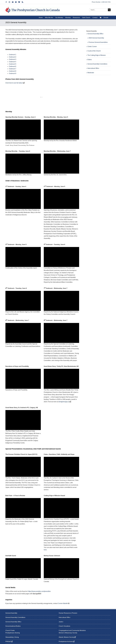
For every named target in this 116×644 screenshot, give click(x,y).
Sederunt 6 (12, 66)
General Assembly (11, 613)
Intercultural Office (93, 68)
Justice (61, 622)
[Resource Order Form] (100, 17)
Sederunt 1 (12, 54)
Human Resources (65, 613)
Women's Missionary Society (68, 633)
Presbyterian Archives (66, 641)
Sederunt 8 (12, 71)
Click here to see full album (14, 83)
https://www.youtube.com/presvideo (39, 591)
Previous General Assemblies (98, 42)
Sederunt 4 (12, 61)
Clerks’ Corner (92, 46)
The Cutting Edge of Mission (96, 55)
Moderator (90, 72)
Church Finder (10, 630)
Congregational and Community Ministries (72, 630)
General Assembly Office (95, 33)
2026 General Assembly (96, 38)
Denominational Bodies (13, 626)
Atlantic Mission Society (66, 637)
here (45, 550)
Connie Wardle (63, 603)
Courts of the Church (94, 51)
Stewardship (9, 637)
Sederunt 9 (12, 73)
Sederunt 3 (12, 59)
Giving (17, 637)
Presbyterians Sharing (12, 633)
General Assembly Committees (97, 64)
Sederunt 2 (12, 57)
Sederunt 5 (12, 64)
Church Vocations (64, 626)
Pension (74, 613)
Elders (89, 59)
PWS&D (8, 641)
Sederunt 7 (12, 69)
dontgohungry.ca (64, 401)
